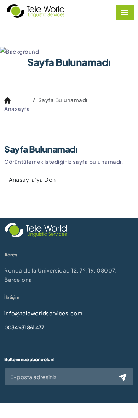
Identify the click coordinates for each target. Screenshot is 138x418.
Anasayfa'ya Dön (32, 179)
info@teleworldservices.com (43, 313)
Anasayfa (17, 108)
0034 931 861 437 (24, 327)
